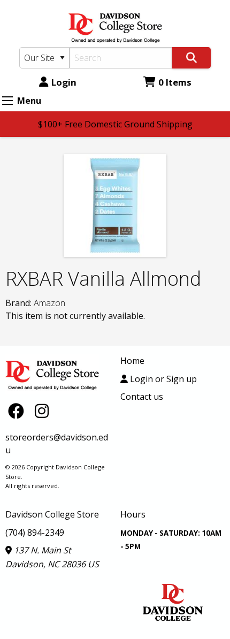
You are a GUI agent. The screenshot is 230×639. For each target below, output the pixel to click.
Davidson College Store (52, 514)
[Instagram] (42, 410)
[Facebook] (18, 410)
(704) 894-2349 (34, 532)
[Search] (191, 58)
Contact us (141, 396)
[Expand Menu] (7, 100)
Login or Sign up (162, 379)
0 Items (174, 82)
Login (63, 82)
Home (132, 361)
